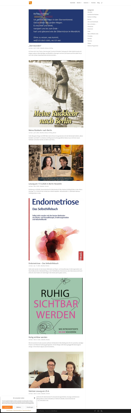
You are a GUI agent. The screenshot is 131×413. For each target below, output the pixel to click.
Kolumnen (90, 29)
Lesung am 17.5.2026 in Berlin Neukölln (45, 184)
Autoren (86, 2)
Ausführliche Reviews (93, 14)
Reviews (47, 265)
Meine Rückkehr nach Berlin (40, 130)
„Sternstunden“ (35, 45)
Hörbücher (90, 26)
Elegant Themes (39, 411)
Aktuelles (42, 48)
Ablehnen (18, 407)
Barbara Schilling (49, 48)
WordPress (54, 411)
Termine (93, 2)
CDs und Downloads (93, 22)
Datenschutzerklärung (17, 410)
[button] (34, 398)
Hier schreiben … (92, 24)
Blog (98, 2)
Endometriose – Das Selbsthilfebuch (43, 263)
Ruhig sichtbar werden (38, 337)
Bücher (79, 2)
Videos (89, 43)
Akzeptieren (7, 407)
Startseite (72, 2)
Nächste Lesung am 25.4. (39, 391)
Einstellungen (30, 407)
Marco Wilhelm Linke (93, 34)
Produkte (90, 36)
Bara (32, 48)
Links (89, 31)
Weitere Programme (93, 46)
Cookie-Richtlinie (9, 410)
